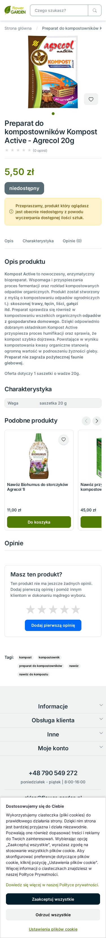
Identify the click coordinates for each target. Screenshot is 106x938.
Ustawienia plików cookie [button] (53, 929)
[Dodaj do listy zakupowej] (91, 99)
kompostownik (49, 657)
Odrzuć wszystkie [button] (53, 914)
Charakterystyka (38, 240)
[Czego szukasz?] (94, 10)
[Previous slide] (86, 420)
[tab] (53, 113)
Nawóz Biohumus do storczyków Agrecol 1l (37, 487)
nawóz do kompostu (33, 674)
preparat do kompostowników (40, 666)
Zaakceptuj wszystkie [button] (53, 899)
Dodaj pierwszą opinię (53, 625)
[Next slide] (96, 420)
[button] (26, 150)
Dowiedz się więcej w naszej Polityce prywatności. (52, 884)
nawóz (74, 666)
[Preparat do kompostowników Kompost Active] (15, 9)
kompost (25, 657)
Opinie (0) (72, 240)
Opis (9, 240)
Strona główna (18, 28)
